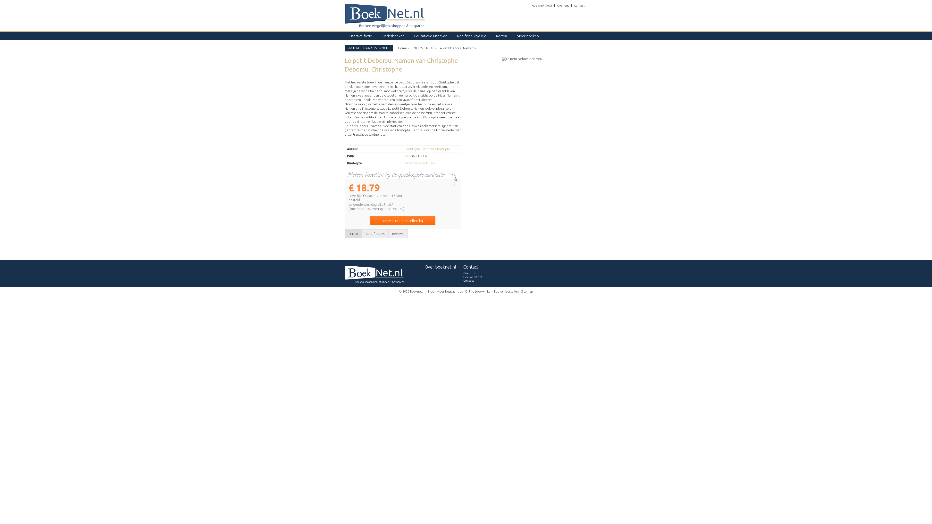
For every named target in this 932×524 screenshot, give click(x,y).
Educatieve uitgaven (430, 36)
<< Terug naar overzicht (369, 48)
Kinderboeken (393, 36)
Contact (579, 5)
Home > (403, 48)
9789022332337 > (424, 48)
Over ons (563, 5)
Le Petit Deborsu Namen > (457, 48)
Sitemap (527, 291)
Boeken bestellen (506, 291)
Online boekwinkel (478, 291)
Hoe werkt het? (542, 5)
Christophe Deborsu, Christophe (428, 149)
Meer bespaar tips (450, 291)
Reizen (501, 36)
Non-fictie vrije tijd (471, 36)
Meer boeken (528, 36)
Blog (431, 291)
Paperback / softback (420, 163)
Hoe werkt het (473, 276)
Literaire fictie (361, 36)
